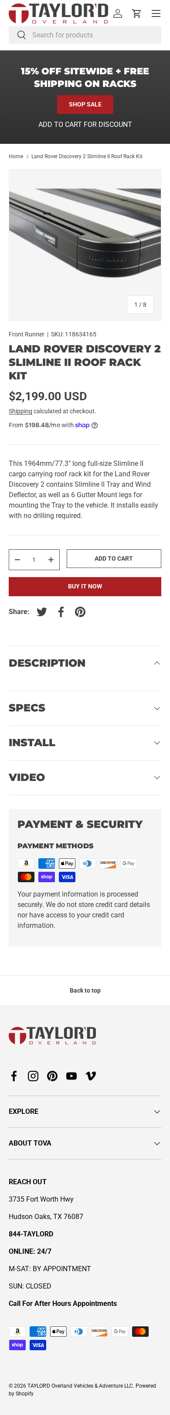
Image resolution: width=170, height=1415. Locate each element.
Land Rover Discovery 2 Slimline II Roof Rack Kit (87, 156)
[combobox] (85, 35)
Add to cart (114, 558)
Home (16, 156)
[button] (136, 13)
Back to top (85, 990)
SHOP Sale (85, 104)
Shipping (20, 411)
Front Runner (26, 334)
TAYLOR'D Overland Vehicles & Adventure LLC (80, 1386)
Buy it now (85, 586)
